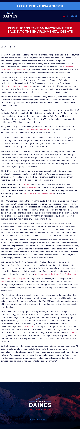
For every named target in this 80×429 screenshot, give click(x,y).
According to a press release (20, 86)
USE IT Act (73, 332)
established (31, 187)
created (26, 184)
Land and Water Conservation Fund (38, 193)
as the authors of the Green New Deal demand (55, 274)
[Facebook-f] (68, 16)
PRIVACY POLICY (40, 420)
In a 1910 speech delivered (37, 129)
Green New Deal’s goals (15, 278)
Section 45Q (28, 326)
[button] (64, 16)
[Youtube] (72, 16)
